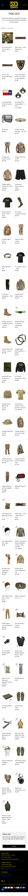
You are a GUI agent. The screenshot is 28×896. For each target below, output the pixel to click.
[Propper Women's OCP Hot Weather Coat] (20, 449)
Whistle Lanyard (19, 678)
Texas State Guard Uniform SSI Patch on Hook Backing (20, 76)
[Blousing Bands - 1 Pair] (7, 257)
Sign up (14, 846)
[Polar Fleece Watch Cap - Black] (7, 531)
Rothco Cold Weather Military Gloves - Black (19, 652)
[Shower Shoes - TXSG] (20, 696)
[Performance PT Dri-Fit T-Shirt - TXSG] (7, 202)
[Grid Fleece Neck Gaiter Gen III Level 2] (7, 504)
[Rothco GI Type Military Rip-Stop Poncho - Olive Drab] (7, 806)
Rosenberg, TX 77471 (6, 876)
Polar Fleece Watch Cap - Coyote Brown (7, 598)
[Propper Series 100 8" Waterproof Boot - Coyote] (7, 312)
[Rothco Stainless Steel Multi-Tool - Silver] (7, 723)
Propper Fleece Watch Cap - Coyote (6, 405)
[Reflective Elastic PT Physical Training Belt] (20, 312)
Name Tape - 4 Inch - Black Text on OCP (20, 515)
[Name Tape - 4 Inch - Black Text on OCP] (20, 504)
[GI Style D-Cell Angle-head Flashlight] (7, 559)
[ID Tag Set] (7, 120)
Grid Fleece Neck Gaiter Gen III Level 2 (7, 515)
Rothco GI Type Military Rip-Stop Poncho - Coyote (19, 735)
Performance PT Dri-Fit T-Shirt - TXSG (6, 213)
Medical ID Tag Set (20, 486)
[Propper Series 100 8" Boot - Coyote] (7, 339)
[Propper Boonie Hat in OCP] (7, 421)
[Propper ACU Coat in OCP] (20, 147)
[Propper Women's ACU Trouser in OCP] (7, 449)
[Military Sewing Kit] (20, 586)
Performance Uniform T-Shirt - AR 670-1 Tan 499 (20, 405)
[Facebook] (2, 881)
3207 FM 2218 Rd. (5, 873)
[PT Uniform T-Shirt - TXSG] (20, 257)
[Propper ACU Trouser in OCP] (7, 147)
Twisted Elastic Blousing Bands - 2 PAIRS (20, 351)
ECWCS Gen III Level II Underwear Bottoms (7, 625)
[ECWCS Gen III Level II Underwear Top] (20, 559)
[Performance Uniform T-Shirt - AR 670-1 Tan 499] (20, 394)
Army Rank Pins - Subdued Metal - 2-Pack (20, 104)
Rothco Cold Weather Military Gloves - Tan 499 (6, 790)
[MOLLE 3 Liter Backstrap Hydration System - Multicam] (7, 668)
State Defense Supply (10, 884)
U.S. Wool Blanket (7, 705)
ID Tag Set (5, 129)
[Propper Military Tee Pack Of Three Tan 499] (7, 175)
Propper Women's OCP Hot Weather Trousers (7, 488)
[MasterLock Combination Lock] (20, 778)
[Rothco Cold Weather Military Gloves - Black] (20, 641)
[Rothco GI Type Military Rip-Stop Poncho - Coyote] (20, 723)
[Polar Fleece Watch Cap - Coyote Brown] (7, 586)
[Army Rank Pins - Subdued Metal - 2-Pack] (20, 92)
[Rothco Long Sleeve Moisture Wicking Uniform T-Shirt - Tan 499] (20, 531)
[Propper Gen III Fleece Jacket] (20, 284)
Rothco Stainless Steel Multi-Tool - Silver (6, 735)
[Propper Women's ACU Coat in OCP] (20, 421)
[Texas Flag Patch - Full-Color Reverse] (7, 92)
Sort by (3, 28)
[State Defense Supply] (14, 5)
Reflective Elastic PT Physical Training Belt (19, 323)
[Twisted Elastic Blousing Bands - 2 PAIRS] (20, 339)
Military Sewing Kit (20, 596)
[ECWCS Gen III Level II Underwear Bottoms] (7, 614)
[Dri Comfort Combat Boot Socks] (20, 202)
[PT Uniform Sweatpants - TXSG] (7, 284)
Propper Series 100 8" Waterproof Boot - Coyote (7, 323)
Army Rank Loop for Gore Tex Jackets (6, 378)
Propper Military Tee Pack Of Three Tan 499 (7, 186)
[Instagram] (4, 881)
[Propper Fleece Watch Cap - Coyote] (7, 394)
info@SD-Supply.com (9, 868)
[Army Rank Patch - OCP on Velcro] (7, 37)
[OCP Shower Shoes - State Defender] (20, 751)
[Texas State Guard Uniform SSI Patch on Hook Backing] (20, 65)
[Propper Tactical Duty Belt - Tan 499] (20, 120)
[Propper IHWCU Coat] (7, 229)
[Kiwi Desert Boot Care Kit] (20, 614)
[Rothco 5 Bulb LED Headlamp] (7, 751)
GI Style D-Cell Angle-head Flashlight (6, 570)
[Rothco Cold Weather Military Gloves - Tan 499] (7, 778)
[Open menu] (2, 5)
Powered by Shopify (21, 884)
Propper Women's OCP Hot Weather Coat (20, 460)
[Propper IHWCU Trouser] (20, 229)
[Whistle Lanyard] (20, 668)
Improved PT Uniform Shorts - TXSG (19, 186)
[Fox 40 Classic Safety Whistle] (7, 641)
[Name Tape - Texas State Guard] (20, 37)
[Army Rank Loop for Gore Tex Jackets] (7, 367)
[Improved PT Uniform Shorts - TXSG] (20, 175)
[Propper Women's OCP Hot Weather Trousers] (7, 476)
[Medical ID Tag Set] (20, 476)
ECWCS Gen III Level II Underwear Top (20, 570)
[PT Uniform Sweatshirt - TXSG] (20, 367)
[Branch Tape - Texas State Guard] (7, 65)
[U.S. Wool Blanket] (7, 696)
